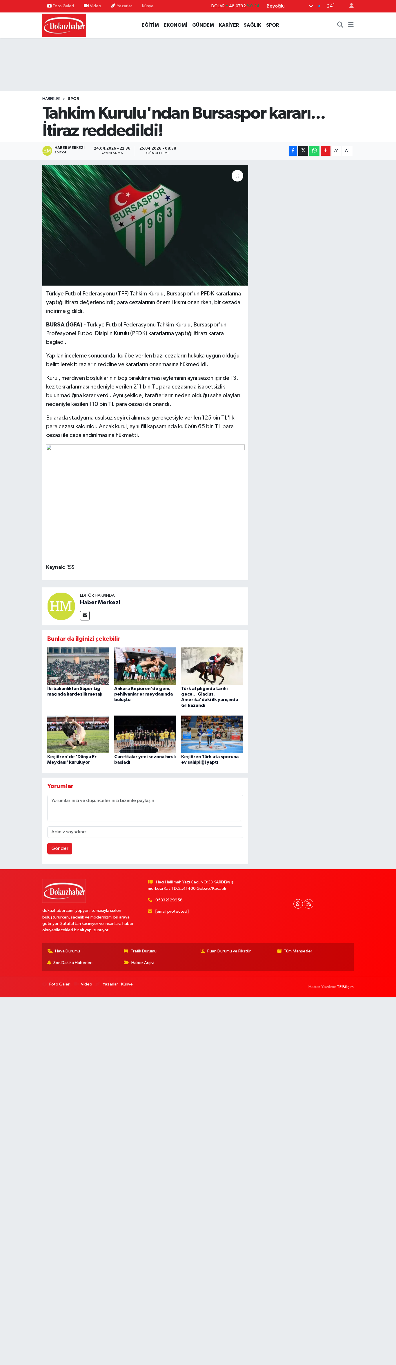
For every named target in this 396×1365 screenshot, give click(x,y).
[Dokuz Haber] (64, 25)
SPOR (272, 25)
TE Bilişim (345, 987)
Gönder (59, 848)
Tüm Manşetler (298, 951)
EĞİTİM (150, 25)
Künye (148, 6)
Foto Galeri (63, 6)
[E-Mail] (85, 615)
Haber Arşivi (142, 963)
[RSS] (308, 904)
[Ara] (340, 25)
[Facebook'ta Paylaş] (293, 151)
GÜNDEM (203, 25)
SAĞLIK (252, 25)
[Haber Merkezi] (61, 606)
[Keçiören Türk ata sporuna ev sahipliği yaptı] (212, 733)
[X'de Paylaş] (303, 151)
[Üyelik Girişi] (349, 6)
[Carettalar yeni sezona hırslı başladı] (145, 733)
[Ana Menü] (351, 25)
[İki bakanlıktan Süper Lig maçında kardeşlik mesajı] (78, 665)
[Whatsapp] (298, 904)
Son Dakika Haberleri (72, 963)
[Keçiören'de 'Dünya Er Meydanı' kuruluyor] (78, 733)
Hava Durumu (67, 951)
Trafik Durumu (144, 951)
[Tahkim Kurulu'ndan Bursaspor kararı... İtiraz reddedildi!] (145, 225)
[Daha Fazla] (325, 151)
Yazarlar (124, 6)
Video (95, 6)
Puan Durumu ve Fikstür (229, 951)
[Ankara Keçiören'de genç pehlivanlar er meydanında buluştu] (145, 665)
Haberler (51, 99)
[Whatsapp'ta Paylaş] (314, 151)
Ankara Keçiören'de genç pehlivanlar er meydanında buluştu (143, 694)
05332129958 (169, 900)
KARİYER (229, 25)
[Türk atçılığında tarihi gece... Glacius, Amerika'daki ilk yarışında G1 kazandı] (212, 665)
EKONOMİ (175, 25)
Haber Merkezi (100, 602)
